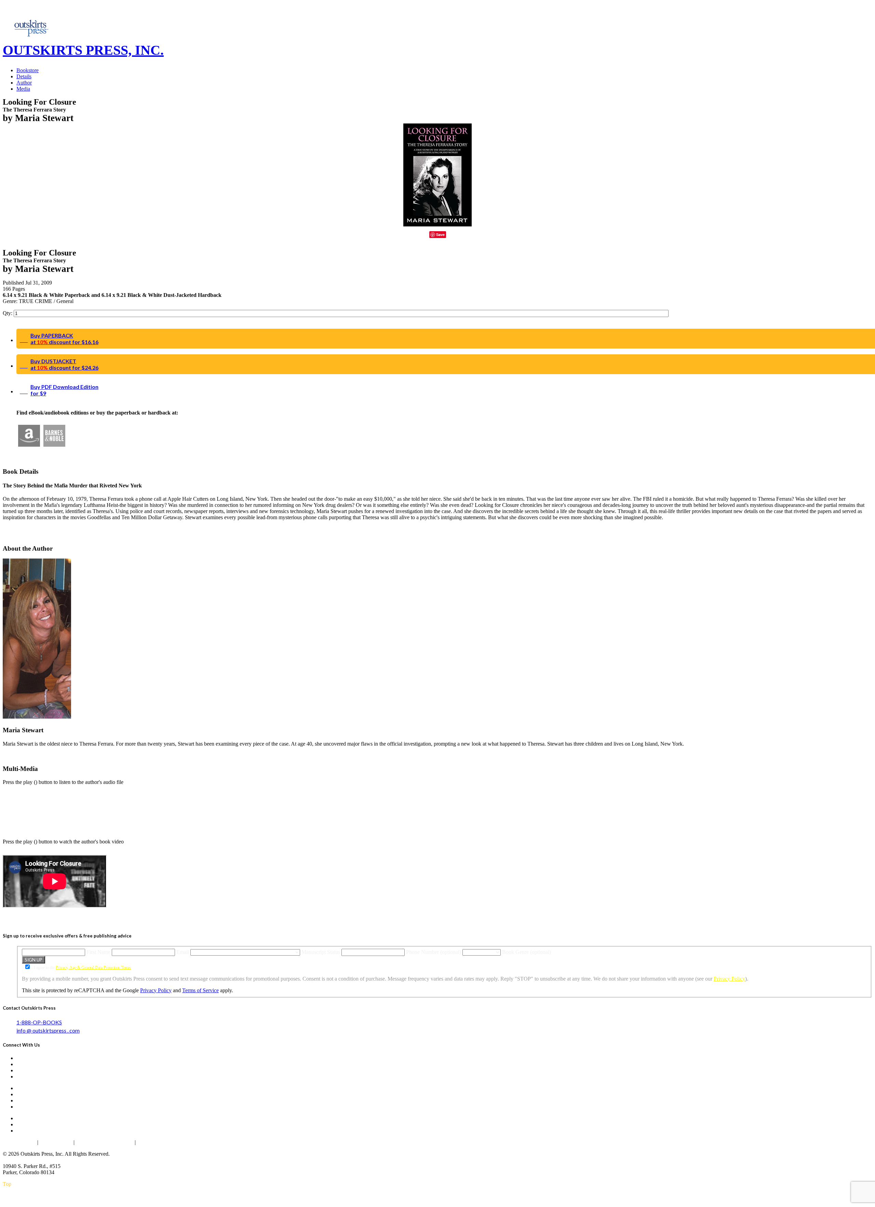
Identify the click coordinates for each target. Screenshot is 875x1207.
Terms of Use (55, 1142)
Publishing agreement (162, 1142)
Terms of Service (200, 990)
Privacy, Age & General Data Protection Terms (93, 967)
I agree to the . (82, 967)
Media (23, 89)
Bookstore (27, 70)
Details (23, 76)
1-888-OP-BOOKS (39, 1022)
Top (7, 1184)
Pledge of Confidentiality (105, 1142)
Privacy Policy (729, 979)
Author (24, 83)
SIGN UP (33, 959)
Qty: (8, 313)
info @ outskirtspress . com (48, 1030)
